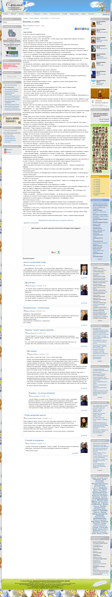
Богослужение (99, 482)
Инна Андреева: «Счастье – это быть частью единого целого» (100, 342)
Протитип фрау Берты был (100, 291)
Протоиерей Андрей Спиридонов (10, 102)
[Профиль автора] (84, 274)
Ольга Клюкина (45, 18)
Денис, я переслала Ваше (99, 270)
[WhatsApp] (86, 29)
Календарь (96, 497)
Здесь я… (95, 551)
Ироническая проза (100, 494)
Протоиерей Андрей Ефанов (12, 97)
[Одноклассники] (78, 29)
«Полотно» (99, 24)
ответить (84, 277)
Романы (103, 523)
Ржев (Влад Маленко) (98, 417)
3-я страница (96, 182)
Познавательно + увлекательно (36, 307)
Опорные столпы (97, 557)
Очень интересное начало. (34, 415)
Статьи (45, 14)
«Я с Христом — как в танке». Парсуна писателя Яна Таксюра (100, 460)
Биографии (100, 481)
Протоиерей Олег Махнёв (11, 91)
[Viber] (83, 29)
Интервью (37, 14)
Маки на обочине (97, 372)
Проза (103, 512)
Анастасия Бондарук (10, 140)
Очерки (103, 506)
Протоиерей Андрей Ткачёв (12, 104)
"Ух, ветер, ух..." (97, 544)
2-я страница (96, 181)
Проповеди (100, 515)
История (26, 28)
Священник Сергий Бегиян (11, 108)
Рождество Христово (98, 541)
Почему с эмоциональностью (100, 309)
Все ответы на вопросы (11, 85)
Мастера (95, 221)
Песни (104, 509)
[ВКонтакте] (76, 29)
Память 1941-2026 (97, 247)
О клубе (64, 14)
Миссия (94, 501)
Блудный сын (96, 560)
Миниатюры (102, 500)
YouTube (9, 152)
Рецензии (96, 523)
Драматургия (97, 489)
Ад (93, 239)
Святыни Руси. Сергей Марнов (101, 443)
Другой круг (30, 282)
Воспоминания (99, 485)
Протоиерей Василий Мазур (12, 106)
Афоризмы (97, 479)
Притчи (97, 512)
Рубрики (13, 14)
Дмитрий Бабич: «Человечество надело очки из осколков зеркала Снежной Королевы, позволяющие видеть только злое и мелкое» (101, 331)
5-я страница (96, 186)
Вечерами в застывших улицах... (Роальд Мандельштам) (99, 415)
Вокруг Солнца (97, 224)
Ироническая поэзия (100, 492)
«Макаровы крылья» (101, 48)
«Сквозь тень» (100, 65)
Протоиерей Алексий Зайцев (33, 418)
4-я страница (96, 184)
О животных (97, 504)
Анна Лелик (8, 142)
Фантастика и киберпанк (100, 529)
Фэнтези (96, 532)
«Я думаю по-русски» (102, 32)
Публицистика (99, 518)
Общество (96, 503)
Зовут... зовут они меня (99, 230)
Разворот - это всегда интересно (42, 393)
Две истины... (96, 548)
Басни (104, 479)
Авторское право (102, 478)
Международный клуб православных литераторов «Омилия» (56, 220)
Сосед (94, 236)
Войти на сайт (11, 76)
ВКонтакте (9, 149)
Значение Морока (97, 284)
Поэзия (103, 510)
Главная (5, 14)
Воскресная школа (100, 484)
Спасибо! (95, 267)
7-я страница (96, 190)
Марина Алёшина (30, 311)
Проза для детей (99, 514)
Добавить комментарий (31, 222)
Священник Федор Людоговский (9, 93)
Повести (95, 510)
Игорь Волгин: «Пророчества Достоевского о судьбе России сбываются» (100, 431)
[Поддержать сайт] (56, 253)
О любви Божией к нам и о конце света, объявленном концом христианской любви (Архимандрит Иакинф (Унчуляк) (100, 425)
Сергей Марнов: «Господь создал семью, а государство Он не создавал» (100, 337)
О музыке (96, 506)
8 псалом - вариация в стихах (100, 572)
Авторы (21, 14)
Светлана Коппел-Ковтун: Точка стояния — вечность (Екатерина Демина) (100, 346)
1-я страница (96, 179)
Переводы (97, 509)
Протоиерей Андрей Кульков (12, 96)
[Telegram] (81, 29)
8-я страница (96, 191)
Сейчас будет (96, 295)
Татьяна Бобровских (10, 138)
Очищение (95, 554)
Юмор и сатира (102, 533)
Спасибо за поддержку (34, 440)
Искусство (95, 495)
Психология (100, 517)
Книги (27, 14)
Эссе (94, 533)
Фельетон (103, 530)
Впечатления (96, 301)
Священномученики (100, 524)
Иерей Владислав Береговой (12, 109)
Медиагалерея (74, 14)
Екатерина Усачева (10, 136)
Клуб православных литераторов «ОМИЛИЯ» (56, 583)
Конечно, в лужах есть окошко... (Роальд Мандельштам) (99, 410)
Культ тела (96, 569)
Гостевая (91, 14)
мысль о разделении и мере (34, 262)
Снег (94, 255)
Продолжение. (96, 298)
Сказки (95, 527)
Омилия (105, 504)
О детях (104, 503)
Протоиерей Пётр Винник (11, 89)
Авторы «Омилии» (34, 18)
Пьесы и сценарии (99, 520)
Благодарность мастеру (99, 278)
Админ (84, 14)
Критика (104, 497)
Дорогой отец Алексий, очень (100, 281)
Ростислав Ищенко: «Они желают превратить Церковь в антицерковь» (101, 379)
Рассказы (95, 522)
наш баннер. (15, 46)
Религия (104, 522)
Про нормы (31, 351)
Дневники (103, 488)
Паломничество (99, 507)
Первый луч (96, 233)
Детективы (97, 486)
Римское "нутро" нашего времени (39, 330)
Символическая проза (100, 526)
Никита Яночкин (9, 135)
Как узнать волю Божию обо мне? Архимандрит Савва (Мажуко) (100, 450)
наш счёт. (12, 43)
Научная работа (103, 501)
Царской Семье (97, 227)
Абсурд (94, 478)
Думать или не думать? (99, 355)
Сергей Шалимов (30, 265)
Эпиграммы (103, 532)
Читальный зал (55, 14)
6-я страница (96, 188)
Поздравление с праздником (100, 316)
